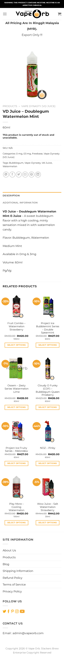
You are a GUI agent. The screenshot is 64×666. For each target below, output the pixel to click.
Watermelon (10, 166)
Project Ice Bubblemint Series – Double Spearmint (47, 328)
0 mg (19, 153)
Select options (16, 345)
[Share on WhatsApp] (6, 174)
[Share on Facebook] (12, 174)
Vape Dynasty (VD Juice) (38, 106)
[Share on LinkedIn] (38, 174)
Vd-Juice (47, 163)
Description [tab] (11, 195)
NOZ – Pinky (47, 447)
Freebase (37, 153)
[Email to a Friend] (25, 174)
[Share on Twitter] (19, 174)
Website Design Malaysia (32, 656)
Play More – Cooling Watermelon (16, 506)
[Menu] (5, 14)
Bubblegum (16, 163)
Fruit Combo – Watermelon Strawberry (16, 326)
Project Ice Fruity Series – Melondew (16, 449)
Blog (6, 564)
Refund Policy (12, 577)
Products (10, 106)
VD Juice (9, 211)
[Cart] (59, 14)
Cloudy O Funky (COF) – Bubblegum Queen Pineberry (48, 390)
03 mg (27, 153)
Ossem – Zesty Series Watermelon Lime (16, 388)
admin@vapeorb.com (28, 633)
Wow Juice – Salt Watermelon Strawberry (47, 506)
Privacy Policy (12, 591)
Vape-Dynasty (33, 163)
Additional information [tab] (20, 202)
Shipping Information (18, 571)
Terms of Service (14, 584)
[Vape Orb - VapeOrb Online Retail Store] (32, 14)
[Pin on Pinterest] (31, 174)
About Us (9, 550)
